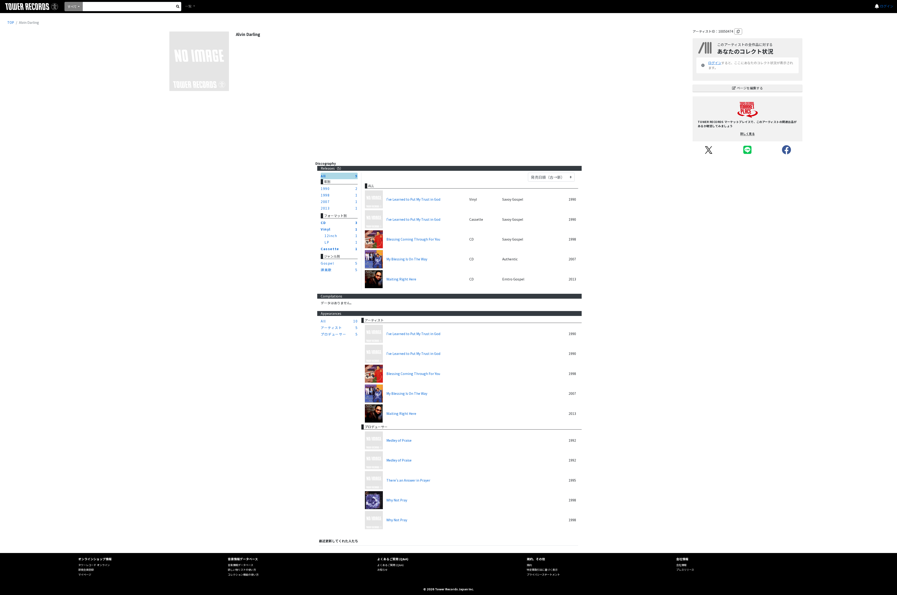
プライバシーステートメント (543, 574)
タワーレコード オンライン (94, 565)
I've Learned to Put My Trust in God (413, 199)
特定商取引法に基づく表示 (542, 569)
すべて (72, 6)
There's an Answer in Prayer (408, 480)
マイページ (84, 574)
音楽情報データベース (240, 565)
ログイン (886, 6)
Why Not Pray (396, 500)
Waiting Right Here (401, 279)
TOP (10, 22)
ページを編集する (750, 88)
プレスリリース (685, 569)
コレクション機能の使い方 (243, 574)
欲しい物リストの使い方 (242, 569)
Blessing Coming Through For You (413, 239)
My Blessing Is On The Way (406, 259)
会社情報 (681, 565)
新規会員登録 (86, 569)
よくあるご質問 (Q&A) (390, 565)
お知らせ (382, 569)
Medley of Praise (399, 440)
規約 (529, 565)
